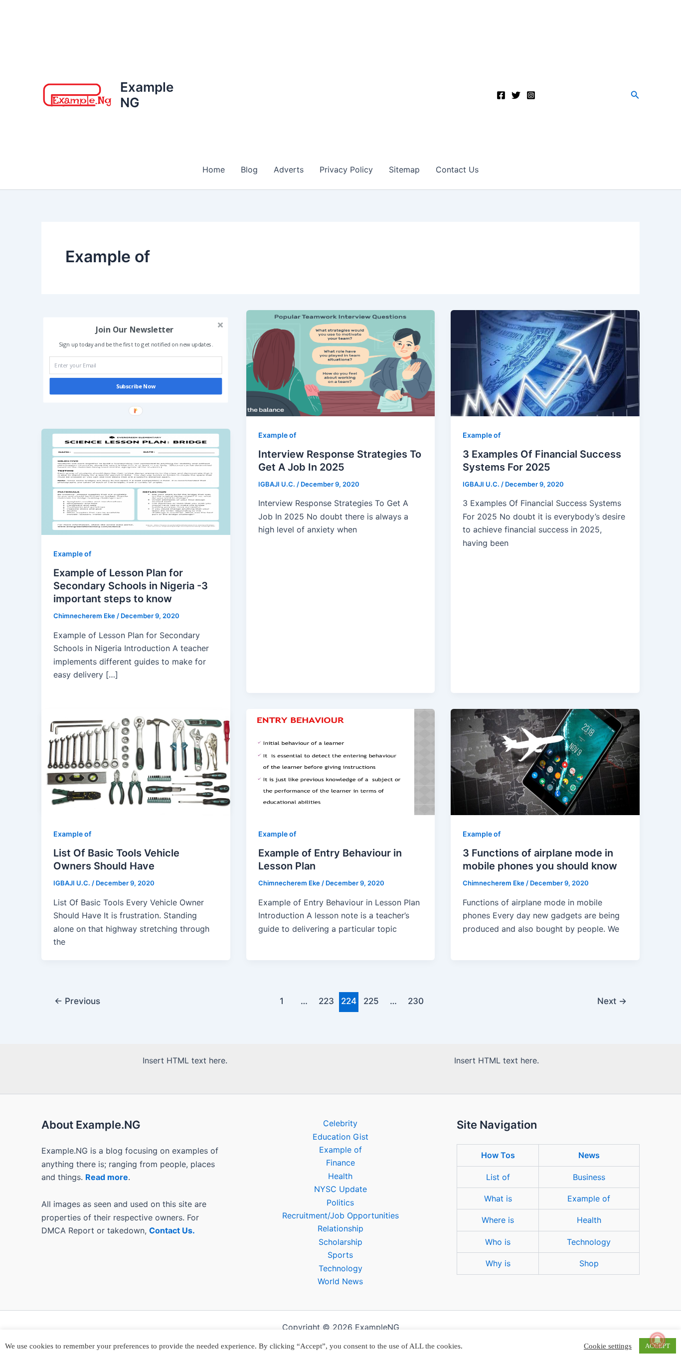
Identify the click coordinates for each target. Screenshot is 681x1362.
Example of (72, 553)
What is (498, 1198)
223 (326, 1001)
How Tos (498, 1155)
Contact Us (457, 169)
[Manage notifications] (658, 1340)
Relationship (340, 1228)
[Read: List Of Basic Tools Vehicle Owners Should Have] (135, 761)
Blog (249, 169)
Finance (340, 1163)
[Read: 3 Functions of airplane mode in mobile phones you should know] (545, 761)
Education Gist (340, 1137)
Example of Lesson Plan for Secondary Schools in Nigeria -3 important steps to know (130, 586)
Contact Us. (172, 1230)
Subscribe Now (136, 386)
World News (340, 1281)
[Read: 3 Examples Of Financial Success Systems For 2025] (545, 362)
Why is (498, 1263)
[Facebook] (501, 95)
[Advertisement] (340, 75)
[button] (635, 95)
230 (416, 1001)
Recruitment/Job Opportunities (340, 1215)
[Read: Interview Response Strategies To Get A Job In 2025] (340, 362)
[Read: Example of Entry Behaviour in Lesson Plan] (340, 761)
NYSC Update (340, 1189)
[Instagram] (530, 95)
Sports (340, 1255)
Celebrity (340, 1123)
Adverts (289, 169)
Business (589, 1177)
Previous (77, 1001)
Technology (340, 1268)
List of (498, 1177)
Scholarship (340, 1242)
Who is (498, 1242)
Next (612, 1001)
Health (340, 1176)
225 (371, 1001)
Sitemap (404, 169)
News (589, 1155)
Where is (498, 1220)
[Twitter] (515, 95)
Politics (340, 1202)
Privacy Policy (346, 169)
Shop (589, 1263)
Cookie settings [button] (608, 1346)
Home (213, 169)
